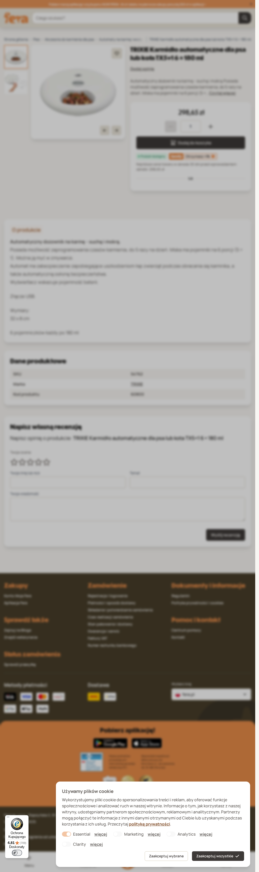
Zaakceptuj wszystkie (214, 856)
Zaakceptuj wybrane (166, 856)
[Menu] (8, 818)
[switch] (17, 853)
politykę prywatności (149, 824)
